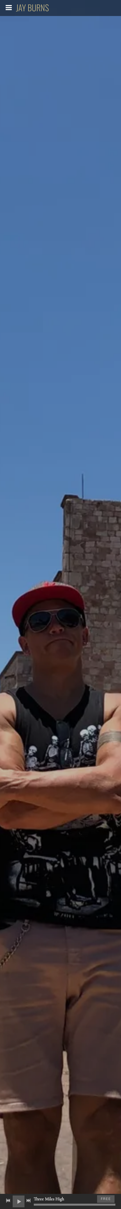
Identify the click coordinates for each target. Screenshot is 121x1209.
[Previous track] (8, 1200)
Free (106, 1199)
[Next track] (28, 1200)
